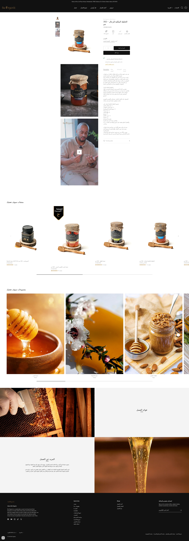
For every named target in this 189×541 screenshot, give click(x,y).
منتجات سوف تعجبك (15, 202)
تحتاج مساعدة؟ (109, 140)
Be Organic (106, 19)
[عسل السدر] (35, 334)
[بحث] (182, 7)
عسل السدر (35, 375)
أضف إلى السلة (121, 48)
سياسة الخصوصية (149, 534)
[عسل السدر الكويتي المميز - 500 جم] (72, 236)
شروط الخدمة (77, 519)
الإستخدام (119, 69)
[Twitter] (21, 519)
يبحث (75, 504)
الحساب (177, 8)
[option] (57, 18)
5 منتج (153, 377)
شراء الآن (117, 52)
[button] (10, 236)
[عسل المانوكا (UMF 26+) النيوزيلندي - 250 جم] (28, 233)
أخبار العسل (103, 8)
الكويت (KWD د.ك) (11, 532)
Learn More (35, 516)
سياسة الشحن (77, 522)
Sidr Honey (112, 19)
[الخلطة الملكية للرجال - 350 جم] (57, 33)
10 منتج (94, 377)
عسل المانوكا (94, 375)
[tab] (107, 70)
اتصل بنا (75, 508)
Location (76, 510)
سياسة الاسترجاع (78, 517)
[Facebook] (8, 519)
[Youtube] (11, 519)
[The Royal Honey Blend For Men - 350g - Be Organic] (57, 18)
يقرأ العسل (119, 508)
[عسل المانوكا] (94, 334)
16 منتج (35, 377)
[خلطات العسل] (153, 334)
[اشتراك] (181, 510)
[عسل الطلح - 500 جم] (116, 233)
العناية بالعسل (120, 506)
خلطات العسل (153, 375)
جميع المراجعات (77, 513)
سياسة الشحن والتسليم (170, 534)
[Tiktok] (18, 519)
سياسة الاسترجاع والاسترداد (159, 534)
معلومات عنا (76, 506)
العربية (169, 8)
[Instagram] (14, 519)
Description (106, 69)
